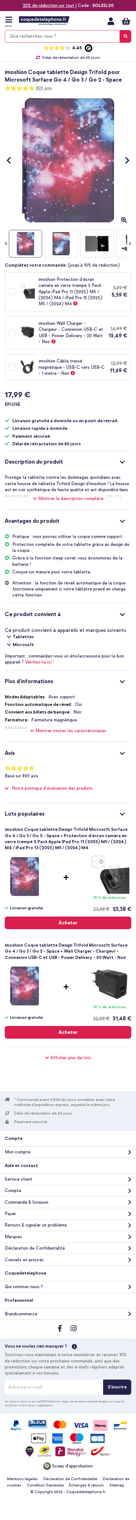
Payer (10, 1213)
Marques (13, 1236)
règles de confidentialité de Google (84, 1401)
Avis (10, 753)
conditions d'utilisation (20, 1405)
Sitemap (116, 1485)
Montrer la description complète (70, 498)
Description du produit (34, 462)
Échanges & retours (86, 1485)
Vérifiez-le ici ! (39, 662)
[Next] (124, 160)
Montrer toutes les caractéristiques (70, 730)
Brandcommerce (21, 1314)
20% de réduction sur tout (48, 5)
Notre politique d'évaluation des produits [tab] (52, 788)
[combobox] (68, 36)
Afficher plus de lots (70, 1057)
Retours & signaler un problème (36, 1225)
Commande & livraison (26, 1202)
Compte (13, 1190)
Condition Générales (45, 1485)
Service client (18, 1179)
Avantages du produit (32, 521)
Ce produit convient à (32, 614)
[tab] (68, 461)
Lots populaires (25, 814)
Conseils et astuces (24, 1260)
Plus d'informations (29, 681)
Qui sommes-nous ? (24, 1286)
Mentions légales (22, 1479)
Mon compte (111, 21)
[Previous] (12, 160)
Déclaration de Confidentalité (35, 1248)
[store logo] (44, 21)
